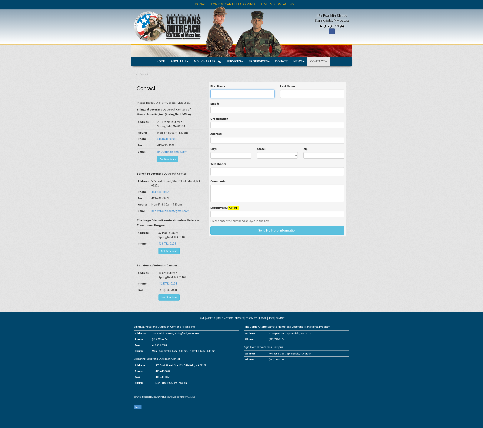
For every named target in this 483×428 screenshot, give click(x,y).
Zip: (305, 149)
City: (213, 149)
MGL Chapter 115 (207, 61)
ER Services (258, 61)
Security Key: (219, 207)
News (298, 61)
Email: (214, 103)
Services (233, 61)
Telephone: (218, 164)
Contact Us (284, 4)
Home (160, 61)
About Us (178, 61)
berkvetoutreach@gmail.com (170, 211)
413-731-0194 (332, 25)
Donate (281, 61)
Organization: (219, 118)
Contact (317, 61)
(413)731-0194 (166, 139)
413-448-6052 (160, 192)
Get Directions (168, 159)
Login (137, 407)
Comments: (218, 181)
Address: (216, 134)
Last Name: (288, 86)
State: (261, 149)
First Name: (218, 86)
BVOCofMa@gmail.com (172, 151)
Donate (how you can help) (218, 4)
